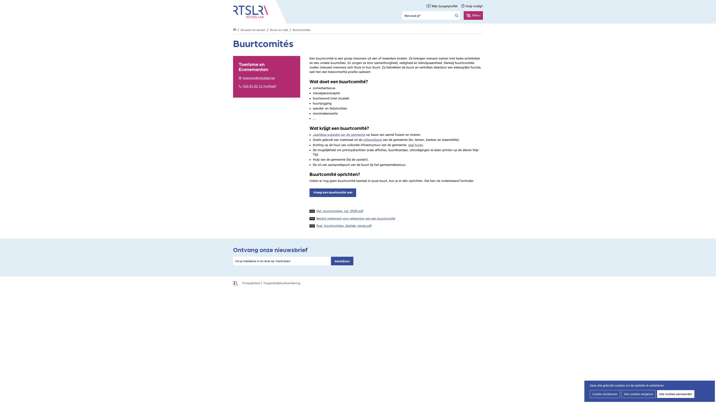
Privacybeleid (251, 283)
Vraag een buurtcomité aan (332, 192)
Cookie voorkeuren (605, 394)
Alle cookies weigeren (638, 394)
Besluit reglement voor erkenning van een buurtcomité (355, 218)
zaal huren (415, 145)
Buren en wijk (279, 30)
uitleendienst (372, 139)
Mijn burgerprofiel (444, 6)
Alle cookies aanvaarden (675, 394)
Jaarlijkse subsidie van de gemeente (339, 134)
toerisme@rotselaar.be (259, 78)
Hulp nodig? (474, 6)
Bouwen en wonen (253, 30)
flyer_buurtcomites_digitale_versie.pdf (344, 225)
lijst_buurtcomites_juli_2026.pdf (339, 211)
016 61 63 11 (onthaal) (259, 86)
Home (234, 29)
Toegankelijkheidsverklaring (281, 283)
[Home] (250, 12)
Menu (476, 15)
